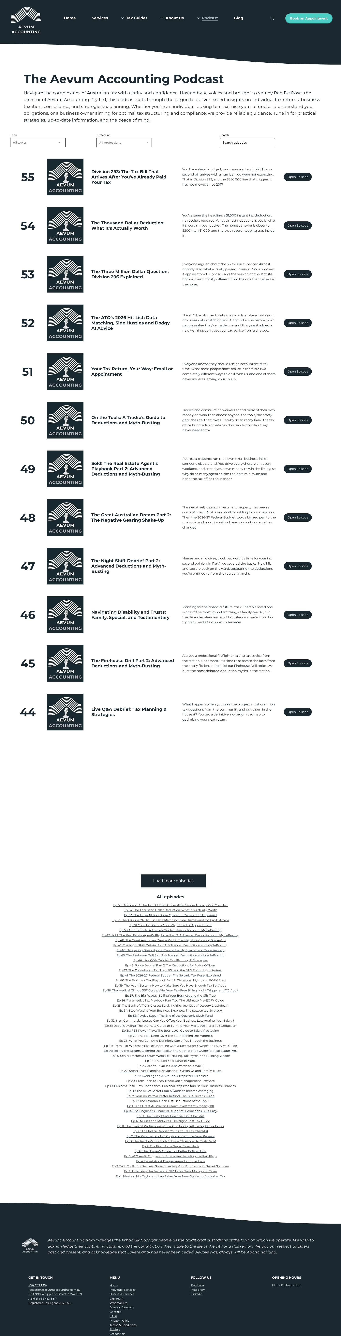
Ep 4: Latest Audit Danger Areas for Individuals (170, 1161)
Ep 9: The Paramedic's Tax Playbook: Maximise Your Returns (170, 1136)
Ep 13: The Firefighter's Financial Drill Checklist (170, 1116)
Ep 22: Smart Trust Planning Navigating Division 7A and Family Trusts (170, 1071)
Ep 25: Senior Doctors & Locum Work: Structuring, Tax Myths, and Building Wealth (170, 1056)
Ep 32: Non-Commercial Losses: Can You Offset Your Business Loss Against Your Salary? (170, 1020)
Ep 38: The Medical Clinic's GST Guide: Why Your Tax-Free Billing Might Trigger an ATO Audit (170, 990)
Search (224, 135)
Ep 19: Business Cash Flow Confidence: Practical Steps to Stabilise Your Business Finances (170, 1086)
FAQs (113, 1316)
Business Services (122, 1294)
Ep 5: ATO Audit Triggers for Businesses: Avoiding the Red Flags (170, 1156)
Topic (14, 135)
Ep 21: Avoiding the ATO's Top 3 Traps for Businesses (170, 1076)
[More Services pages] (122, 18)
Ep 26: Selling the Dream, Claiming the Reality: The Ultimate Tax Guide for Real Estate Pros (170, 1051)
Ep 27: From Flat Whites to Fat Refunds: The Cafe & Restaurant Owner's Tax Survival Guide (170, 1046)
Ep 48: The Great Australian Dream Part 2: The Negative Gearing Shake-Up (170, 940)
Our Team (116, 1298)
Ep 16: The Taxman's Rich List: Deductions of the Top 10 (170, 1101)
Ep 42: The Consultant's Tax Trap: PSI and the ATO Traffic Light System (170, 970)
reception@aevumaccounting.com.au (54, 1289)
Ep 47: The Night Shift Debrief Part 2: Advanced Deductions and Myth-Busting (170, 945)
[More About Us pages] (198, 18)
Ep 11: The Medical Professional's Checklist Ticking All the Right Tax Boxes (170, 1126)
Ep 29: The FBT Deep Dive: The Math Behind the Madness (170, 1036)
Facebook (197, 1285)
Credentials (117, 1334)
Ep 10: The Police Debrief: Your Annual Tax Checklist (170, 1131)
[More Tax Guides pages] (162, 18)
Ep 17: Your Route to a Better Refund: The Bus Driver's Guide (170, 1096)
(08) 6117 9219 (37, 1285)
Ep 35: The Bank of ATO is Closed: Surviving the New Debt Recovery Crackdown (170, 1005)
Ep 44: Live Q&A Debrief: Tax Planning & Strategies (170, 960)
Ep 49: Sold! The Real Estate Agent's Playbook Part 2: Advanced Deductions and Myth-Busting (170, 935)
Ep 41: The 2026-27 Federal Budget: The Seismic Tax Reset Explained (170, 975)
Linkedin (196, 1294)
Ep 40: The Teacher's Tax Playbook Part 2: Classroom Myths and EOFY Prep (170, 980)
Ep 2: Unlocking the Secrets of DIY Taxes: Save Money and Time (170, 1171)
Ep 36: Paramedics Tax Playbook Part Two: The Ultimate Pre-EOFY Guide (170, 1000)
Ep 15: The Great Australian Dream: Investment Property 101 (170, 1106)
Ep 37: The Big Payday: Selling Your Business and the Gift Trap (170, 995)
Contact (115, 1312)
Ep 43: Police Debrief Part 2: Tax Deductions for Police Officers (170, 965)
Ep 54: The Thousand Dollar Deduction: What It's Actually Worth (170, 910)
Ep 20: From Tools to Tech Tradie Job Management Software (170, 1081)
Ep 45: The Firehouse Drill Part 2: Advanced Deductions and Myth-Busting (170, 955)
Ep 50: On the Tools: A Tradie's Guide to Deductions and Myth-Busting (170, 930)
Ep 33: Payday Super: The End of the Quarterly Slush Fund (170, 1015)
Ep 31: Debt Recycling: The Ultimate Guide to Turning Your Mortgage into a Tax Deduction (170, 1026)
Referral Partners (121, 1307)
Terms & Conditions (123, 1325)
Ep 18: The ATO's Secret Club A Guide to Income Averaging (170, 1091)
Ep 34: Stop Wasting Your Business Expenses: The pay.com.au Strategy (170, 1010)
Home (114, 1285)
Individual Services (122, 1289)
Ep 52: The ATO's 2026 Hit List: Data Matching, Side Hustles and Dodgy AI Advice (170, 920)
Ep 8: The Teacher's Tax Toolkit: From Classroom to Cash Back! (170, 1141)
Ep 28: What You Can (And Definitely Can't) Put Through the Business (170, 1040)
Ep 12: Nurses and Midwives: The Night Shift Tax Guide (170, 1121)
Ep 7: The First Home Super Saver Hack (170, 1146)
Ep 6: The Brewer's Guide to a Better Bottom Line (170, 1151)
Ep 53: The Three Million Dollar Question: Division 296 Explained (170, 915)
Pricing (115, 1329)
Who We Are (118, 1303)
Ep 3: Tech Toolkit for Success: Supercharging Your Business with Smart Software (170, 1166)
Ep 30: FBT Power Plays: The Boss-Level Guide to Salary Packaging (170, 1030)
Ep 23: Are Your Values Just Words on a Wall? (170, 1066)
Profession (103, 135)
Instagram (198, 1289)
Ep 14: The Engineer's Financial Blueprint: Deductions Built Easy (170, 1111)
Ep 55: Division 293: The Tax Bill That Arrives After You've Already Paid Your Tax (170, 905)
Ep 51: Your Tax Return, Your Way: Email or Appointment (170, 925)
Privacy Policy (119, 1320)
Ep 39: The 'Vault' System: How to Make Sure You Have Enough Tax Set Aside (170, 985)
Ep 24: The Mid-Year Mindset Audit (170, 1061)
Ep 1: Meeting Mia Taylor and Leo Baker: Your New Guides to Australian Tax (170, 1176)
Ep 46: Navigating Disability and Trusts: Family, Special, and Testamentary (170, 950)
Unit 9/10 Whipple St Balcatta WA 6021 (55, 1294)
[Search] (272, 18)
